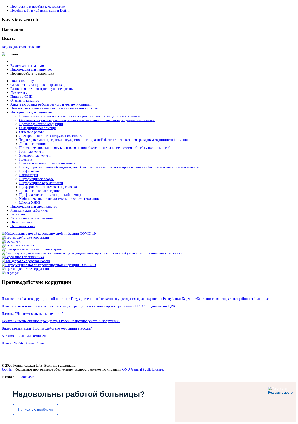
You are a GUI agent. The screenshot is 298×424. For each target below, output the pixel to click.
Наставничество (22, 226)
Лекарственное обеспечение (31, 218)
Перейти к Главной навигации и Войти (40, 10)
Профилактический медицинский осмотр (50, 195)
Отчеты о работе (31, 132)
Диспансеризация (32, 143)
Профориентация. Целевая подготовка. (48, 187)
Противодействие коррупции (41, 124)
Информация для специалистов (33, 206)
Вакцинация (28, 175)
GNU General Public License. (143, 369)
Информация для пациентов (31, 112)
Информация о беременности (41, 183)
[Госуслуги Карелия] (18, 245)
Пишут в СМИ (21, 96)
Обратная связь (21, 222)
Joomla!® (27, 377)
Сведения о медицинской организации (39, 85)
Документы (19, 92)
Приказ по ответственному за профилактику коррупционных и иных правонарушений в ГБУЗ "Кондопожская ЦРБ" (89, 306)
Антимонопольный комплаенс (24, 336)
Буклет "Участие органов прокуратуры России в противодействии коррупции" (61, 321)
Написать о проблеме (35, 409)
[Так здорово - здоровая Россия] (26, 261)
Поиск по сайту (22, 81)
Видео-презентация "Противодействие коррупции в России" (47, 328)
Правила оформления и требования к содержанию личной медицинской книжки (79, 116)
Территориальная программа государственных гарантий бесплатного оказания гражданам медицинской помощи (103, 140)
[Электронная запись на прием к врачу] (32, 249)
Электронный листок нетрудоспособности (51, 136)
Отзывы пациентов (24, 100)
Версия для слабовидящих (21, 47)
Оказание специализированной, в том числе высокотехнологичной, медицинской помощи (87, 120)
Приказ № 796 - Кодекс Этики (24, 343)
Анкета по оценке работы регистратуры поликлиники (51, 104)
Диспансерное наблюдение (39, 191)
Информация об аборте (36, 179)
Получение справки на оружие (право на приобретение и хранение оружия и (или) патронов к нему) (94, 147)
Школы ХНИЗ (30, 202)
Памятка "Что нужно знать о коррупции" (32, 313)
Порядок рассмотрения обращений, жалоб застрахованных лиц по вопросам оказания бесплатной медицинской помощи (109, 167)
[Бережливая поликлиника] (23, 257)
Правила (25, 159)
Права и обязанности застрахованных (47, 163)
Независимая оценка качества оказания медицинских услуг (54, 108)
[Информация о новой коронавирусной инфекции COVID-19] (49, 233)
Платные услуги (31, 151)
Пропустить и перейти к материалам (37, 6)
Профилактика (30, 171)
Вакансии (17, 214)
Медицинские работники (29, 210)
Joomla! (7, 369)
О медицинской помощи (37, 128)
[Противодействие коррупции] (25, 237)
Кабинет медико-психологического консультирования (59, 198)
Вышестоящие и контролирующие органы (42, 89)
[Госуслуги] (11, 241)
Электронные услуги (35, 155)
